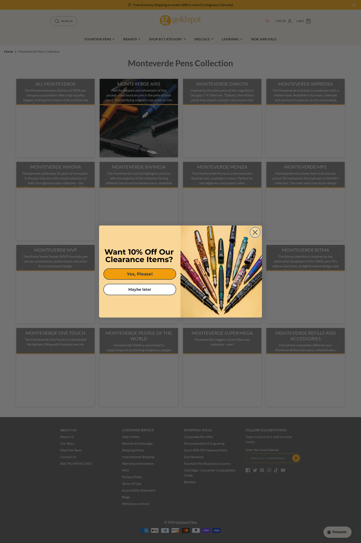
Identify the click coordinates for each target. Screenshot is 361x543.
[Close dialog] (255, 232)
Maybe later (139, 289)
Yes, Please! (140, 274)
